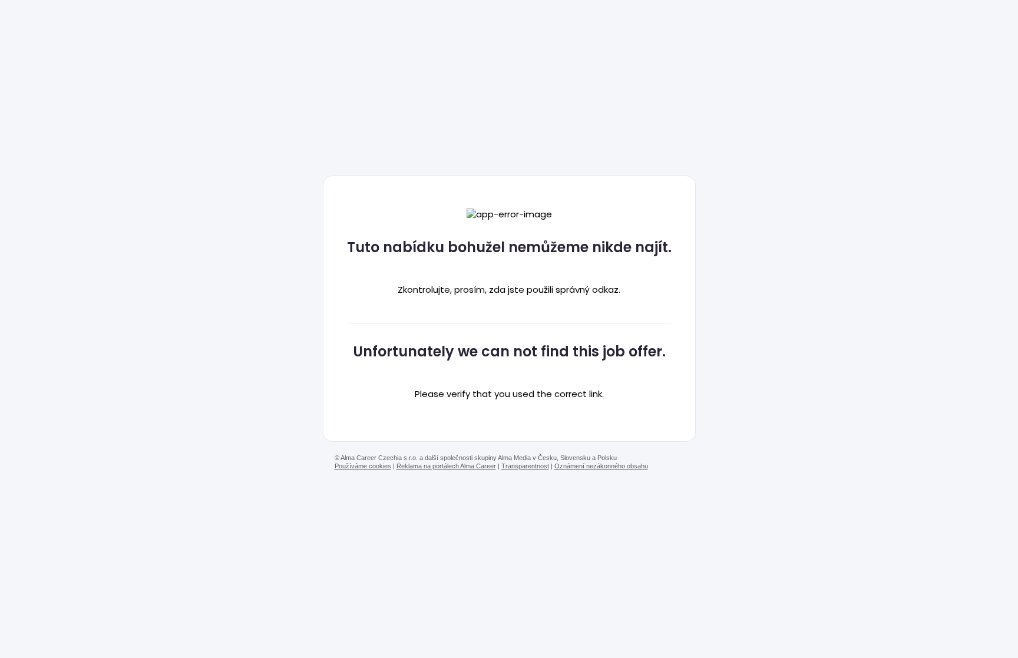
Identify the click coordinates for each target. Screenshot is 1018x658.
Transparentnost (525, 465)
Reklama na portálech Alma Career (446, 465)
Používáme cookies (363, 465)
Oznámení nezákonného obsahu (601, 465)
